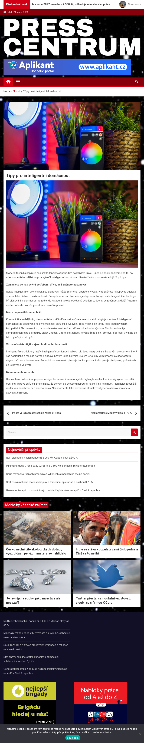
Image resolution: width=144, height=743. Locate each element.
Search (134, 432)
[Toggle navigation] (17, 81)
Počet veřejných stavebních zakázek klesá (36, 412)
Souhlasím (72, 737)
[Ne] (139, 733)
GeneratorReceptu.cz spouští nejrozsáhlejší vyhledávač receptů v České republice (53, 490)
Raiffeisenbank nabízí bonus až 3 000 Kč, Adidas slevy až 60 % (42, 457)
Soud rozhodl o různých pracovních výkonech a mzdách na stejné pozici (48, 474)
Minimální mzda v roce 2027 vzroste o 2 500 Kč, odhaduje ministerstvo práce (50, 465)
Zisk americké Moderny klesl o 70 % (111, 412)
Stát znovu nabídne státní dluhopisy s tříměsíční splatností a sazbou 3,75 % (49, 482)
